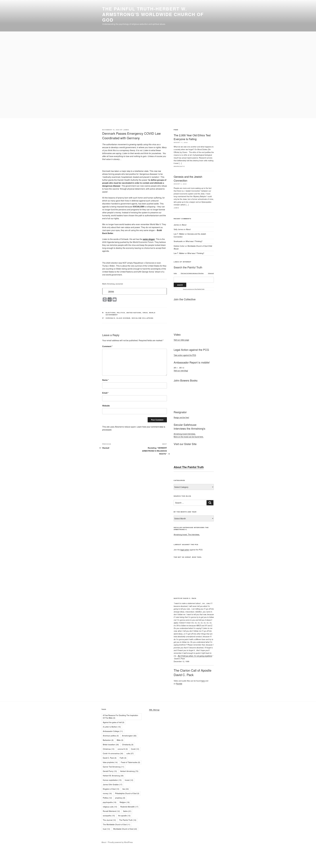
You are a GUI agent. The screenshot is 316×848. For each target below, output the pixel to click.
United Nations (133, 313)
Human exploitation (112, 780)
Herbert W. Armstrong (113, 775)
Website (106, 405)
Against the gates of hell (113, 722)
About (184, 225)
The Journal (109, 820)
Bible (120, 740)
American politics (111, 735)
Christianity (127, 744)
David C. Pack (110, 758)
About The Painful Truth (189, 467)
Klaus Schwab (123, 318)
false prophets (110, 762)
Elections (111, 313)
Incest (129, 780)
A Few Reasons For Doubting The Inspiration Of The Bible (120, 716)
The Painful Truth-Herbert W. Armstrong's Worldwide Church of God (153, 14)
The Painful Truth (127, 820)
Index (175, 273)
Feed (176, 130)
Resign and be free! (181, 417)
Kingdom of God (111, 789)
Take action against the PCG (185, 355)
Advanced (211, 273)
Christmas (108, 749)
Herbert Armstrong (129, 771)
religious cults (110, 806)
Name (105, 380)
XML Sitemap (154, 709)
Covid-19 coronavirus (113, 753)
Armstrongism (129, 735)
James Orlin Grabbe (112, 784)
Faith (123, 758)
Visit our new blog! (181, 370)
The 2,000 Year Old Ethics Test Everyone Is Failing (192, 137)
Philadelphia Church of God (127, 793)
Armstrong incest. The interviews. (187, 534)
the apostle (124, 815)
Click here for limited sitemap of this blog (192, 273)
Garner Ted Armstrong (113, 766)
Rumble (179, 683)
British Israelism (111, 744)
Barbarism (108, 740)
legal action (184, 549)
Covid (135, 749)
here (203, 681)
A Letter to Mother (112, 727)
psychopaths (109, 802)
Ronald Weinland (111, 811)
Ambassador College (113, 731)
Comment (107, 346)
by (198, 289)
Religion (125, 802)
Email (105, 392)
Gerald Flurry (110, 771)
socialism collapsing (143, 318)
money (107, 793)
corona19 (110, 318)
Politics (121, 313)
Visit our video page (181, 340)
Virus (145, 313)
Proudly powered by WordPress (120, 842)
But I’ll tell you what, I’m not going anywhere (195, 656)
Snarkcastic (178, 241)
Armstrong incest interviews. (185, 434)
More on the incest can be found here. (189, 436)
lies (125, 789)
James (126, 130)
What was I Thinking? (194, 241)
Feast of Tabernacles (130, 762)
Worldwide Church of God (125, 829)
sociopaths (109, 815)
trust (106, 829)
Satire (127, 811)
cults (130, 753)
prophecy (120, 798)
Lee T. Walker (179, 234)
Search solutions (187, 289)
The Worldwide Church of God (116, 824)
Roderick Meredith (129, 806)
